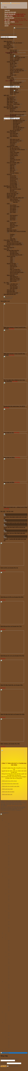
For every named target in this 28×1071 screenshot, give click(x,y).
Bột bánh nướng (14, 253)
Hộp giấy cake (11, 290)
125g (11, 259)
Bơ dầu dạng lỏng (14, 148)
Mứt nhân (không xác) (16, 140)
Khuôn (11, 85)
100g (11, 257)
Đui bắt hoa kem (14, 60)
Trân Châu (12, 238)
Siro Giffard (13, 205)
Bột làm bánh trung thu (13, 250)
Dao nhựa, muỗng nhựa (16, 69)
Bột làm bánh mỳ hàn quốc (17, 114)
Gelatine (12, 158)
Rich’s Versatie (14, 880)
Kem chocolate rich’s (15, 886)
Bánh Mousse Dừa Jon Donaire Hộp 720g (11, 626)
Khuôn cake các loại (15, 86)
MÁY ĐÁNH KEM (11, 1016)
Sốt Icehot (13, 216)
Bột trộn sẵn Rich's (15, 130)
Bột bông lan (16, 123)
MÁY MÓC (6, 95)
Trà (11, 237)
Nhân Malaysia (14, 276)
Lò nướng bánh (11, 97)
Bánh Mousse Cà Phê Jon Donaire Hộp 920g (12, 597)
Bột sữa (12, 190)
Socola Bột (13, 176)
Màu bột (12, 165)
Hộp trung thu (10, 247)
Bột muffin (16, 124)
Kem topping (13, 135)
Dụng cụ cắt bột (14, 56)
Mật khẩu (4, 1063)
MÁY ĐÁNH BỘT (11, 100)
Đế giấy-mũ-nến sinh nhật (17, 70)
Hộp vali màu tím (14, 994)
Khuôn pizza (13, 91)
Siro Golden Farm (14, 206)
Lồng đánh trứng (14, 72)
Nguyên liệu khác (11, 263)
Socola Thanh (13, 828)
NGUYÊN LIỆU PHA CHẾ (10, 186)
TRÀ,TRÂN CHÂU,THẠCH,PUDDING (16, 231)
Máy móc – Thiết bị (10, 22)
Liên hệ (6, 25)
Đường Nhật (13, 265)
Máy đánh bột (10, 98)
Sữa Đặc (12, 227)
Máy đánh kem (11, 101)
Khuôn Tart (13, 94)
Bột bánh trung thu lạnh (16, 255)
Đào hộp (12, 157)
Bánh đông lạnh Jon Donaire (14, 42)
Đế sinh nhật (13, 285)
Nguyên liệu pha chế (10, 14)
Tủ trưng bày (10, 105)
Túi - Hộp (6, 282)
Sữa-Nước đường (14, 870)
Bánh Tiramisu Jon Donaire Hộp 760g (10, 743)
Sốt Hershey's (14, 215)
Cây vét (12, 79)
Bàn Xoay (12, 64)
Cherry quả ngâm (14, 152)
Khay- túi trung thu (15, 269)
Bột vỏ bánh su (17, 129)
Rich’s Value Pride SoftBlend (17, 879)
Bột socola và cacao (15, 189)
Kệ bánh (9, 76)
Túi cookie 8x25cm (15, 1009)
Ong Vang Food (13, 813)
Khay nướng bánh (14, 83)
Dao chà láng (13, 51)
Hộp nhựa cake (11, 291)
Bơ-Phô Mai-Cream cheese (17, 149)
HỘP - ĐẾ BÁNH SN (12, 284)
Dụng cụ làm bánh (9, 18)
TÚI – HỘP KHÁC (11, 1005)
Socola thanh (13, 183)
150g (11, 260)
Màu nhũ (12, 168)
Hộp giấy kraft (14, 287)
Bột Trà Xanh (13, 192)
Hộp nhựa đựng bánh (12, 293)
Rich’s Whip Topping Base (17, 885)
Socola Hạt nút (14, 831)
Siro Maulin (13, 209)
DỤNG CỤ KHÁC (11, 61)
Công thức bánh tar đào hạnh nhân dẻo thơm (15, 523)
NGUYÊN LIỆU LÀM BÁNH (11, 107)
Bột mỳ (12, 117)
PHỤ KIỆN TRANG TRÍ (10, 240)
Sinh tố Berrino (14, 199)
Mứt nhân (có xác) (15, 139)
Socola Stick (13, 835)
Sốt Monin (12, 218)
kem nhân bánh (14, 133)
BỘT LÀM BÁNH (11, 108)
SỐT (8, 214)
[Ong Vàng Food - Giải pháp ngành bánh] (10, 3)
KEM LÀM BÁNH (11, 132)
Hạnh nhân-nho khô (15, 159)
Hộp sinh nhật (13, 288)
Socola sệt (13, 180)
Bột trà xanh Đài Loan (12, 193)
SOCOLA (9, 174)
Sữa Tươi (9, 228)
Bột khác (12, 110)
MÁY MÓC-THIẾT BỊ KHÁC (14, 1021)
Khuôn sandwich (14, 92)
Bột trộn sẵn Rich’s (15, 850)
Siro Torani (13, 212)
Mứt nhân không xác (15, 839)
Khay (11, 81)
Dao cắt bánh (13, 50)
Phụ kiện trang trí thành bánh (14, 244)
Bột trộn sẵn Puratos (15, 119)
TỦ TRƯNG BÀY (11, 1018)
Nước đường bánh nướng (16, 272)
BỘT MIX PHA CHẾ (12, 187)
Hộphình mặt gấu (14, 999)
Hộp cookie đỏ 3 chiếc (16, 1008)
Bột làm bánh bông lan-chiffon (18, 111)
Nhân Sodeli (13, 281)
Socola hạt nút (14, 178)
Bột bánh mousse (18, 121)
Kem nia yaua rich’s (15, 888)
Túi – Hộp (7, 20)
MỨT (8, 138)
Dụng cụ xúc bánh (15, 59)
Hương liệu (13, 164)
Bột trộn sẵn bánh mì (18, 127)
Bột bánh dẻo (13, 252)
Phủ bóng (12, 143)
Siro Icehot (13, 208)
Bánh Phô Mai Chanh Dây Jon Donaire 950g (12, 685)
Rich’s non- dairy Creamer (17, 883)
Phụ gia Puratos (14, 173)
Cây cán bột (13, 66)
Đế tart (8, 44)
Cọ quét (12, 67)
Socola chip (13, 177)
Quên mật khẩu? (5, 1069)
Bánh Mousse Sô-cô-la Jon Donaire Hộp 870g (12, 655)
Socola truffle (13, 184)
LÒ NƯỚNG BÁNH (11, 1019)
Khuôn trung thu (11, 256)
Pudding (12, 145)
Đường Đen (13, 222)
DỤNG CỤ (9, 53)
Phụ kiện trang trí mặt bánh (14, 243)
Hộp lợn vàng (13, 997)
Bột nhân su (16, 126)
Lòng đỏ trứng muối (15, 271)
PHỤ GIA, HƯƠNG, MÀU (13, 162)
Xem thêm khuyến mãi (10, 294)
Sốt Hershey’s (14, 904)
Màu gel (12, 167)
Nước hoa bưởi (14, 274)
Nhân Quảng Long (15, 279)
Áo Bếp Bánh (13, 63)
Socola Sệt (13, 829)
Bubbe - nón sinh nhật (13, 241)
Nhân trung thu (11, 275)
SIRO (8, 203)
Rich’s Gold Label (14, 882)
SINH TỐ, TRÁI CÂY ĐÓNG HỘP (15, 197)
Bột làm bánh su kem (15, 116)
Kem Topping (13, 823)
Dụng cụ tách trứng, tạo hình (17, 57)
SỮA (8, 221)
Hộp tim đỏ (13, 993)
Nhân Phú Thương (15, 278)
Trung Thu (7, 23)
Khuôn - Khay (10, 78)
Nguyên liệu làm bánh (10, 12)
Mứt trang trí (13, 142)
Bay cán (12, 54)
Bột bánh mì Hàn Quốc (19, 120)
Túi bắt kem (13, 75)
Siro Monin (13, 211)
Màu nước (12, 170)
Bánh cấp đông (9, 16)
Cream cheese (14, 155)
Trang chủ (3, 28)
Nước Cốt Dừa (14, 225)
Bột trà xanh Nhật (11, 195)
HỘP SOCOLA (10, 990)
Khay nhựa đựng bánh (16, 82)
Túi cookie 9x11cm (15, 1010)
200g (11, 262)
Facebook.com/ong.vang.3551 (9, 811)
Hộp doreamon (14, 996)
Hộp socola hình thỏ (15, 991)
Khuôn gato (13, 88)
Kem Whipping (14, 136)
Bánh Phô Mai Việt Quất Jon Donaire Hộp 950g (12, 714)
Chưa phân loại (8, 45)
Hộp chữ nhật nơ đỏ (15, 1000)
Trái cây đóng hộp (15, 200)
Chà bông (12, 151)
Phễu (11, 73)
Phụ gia (12, 171)
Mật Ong (12, 224)
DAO (8, 48)
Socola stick (13, 181)
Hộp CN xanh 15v (14, 1002)
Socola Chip (13, 832)
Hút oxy (12, 268)
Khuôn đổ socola (14, 948)
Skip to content (5, 1)
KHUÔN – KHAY (11, 939)
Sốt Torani (12, 219)
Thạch (11, 236)
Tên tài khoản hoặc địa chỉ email (10, 1059)
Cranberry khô (13, 154)
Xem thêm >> (13, 1003)
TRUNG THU (7, 246)
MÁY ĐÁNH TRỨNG (12, 102)
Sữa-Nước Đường (11, 230)
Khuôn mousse (14, 89)
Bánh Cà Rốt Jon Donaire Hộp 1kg (9, 567)
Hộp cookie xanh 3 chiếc (16, 1006)
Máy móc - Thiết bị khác (13, 104)
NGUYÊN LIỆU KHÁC (12, 146)
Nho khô (12, 161)
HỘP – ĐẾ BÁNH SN (12, 983)
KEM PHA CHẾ (11, 196)
